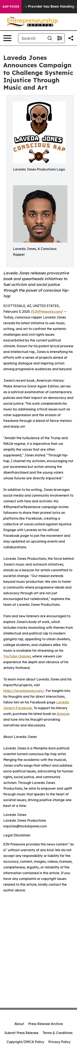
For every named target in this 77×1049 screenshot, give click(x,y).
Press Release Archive (45, 1024)
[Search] (50, 38)
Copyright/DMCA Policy (25, 1042)
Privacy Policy (59, 1042)
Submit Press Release (21, 1033)
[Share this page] (71, 38)
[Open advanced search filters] (59, 38)
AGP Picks (10, 6)
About (19, 1024)
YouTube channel (17, 656)
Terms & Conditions (57, 1033)
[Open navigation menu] (7, 38)
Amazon (63, 714)
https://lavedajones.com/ (23, 691)
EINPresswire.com (46, 311)
